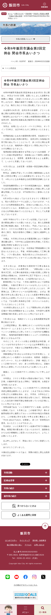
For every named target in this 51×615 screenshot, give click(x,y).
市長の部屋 (18, 16)
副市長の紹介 (10, 496)
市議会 (11, 16)
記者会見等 (9, 480)
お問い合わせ (39, 545)
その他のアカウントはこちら (25, 585)
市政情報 (28, 14)
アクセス (28, 545)
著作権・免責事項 (39, 540)
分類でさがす (19, 14)
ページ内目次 (10, 68)
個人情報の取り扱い (14, 545)
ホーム (10, 14)
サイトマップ (25, 540)
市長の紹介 (9, 488)
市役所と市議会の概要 (41, 14)
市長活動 (8, 472)
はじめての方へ (11, 540)
